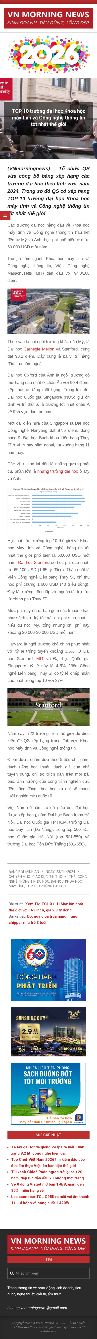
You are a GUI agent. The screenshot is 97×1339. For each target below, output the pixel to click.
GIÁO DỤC (40, 877)
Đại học (57, 881)
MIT (40, 658)
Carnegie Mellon (39, 349)
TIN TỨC (55, 877)
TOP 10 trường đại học (46, 886)
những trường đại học (57, 471)
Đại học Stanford (34, 562)
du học (43, 881)
